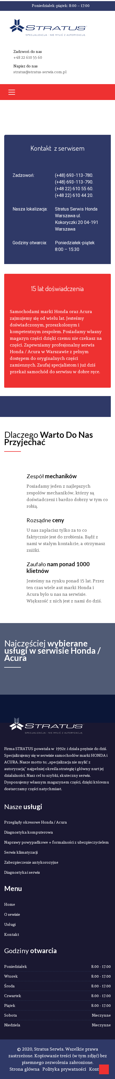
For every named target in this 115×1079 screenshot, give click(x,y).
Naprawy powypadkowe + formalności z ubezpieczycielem (56, 842)
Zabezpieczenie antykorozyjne (31, 862)
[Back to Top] (104, 1069)
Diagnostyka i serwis (22, 872)
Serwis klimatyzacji (21, 852)
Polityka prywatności (64, 1069)
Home (9, 904)
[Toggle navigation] (11, 92)
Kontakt (11, 934)
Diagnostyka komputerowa (28, 832)
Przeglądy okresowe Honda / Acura (35, 822)
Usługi (10, 924)
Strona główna (24, 1069)
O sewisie (12, 914)
